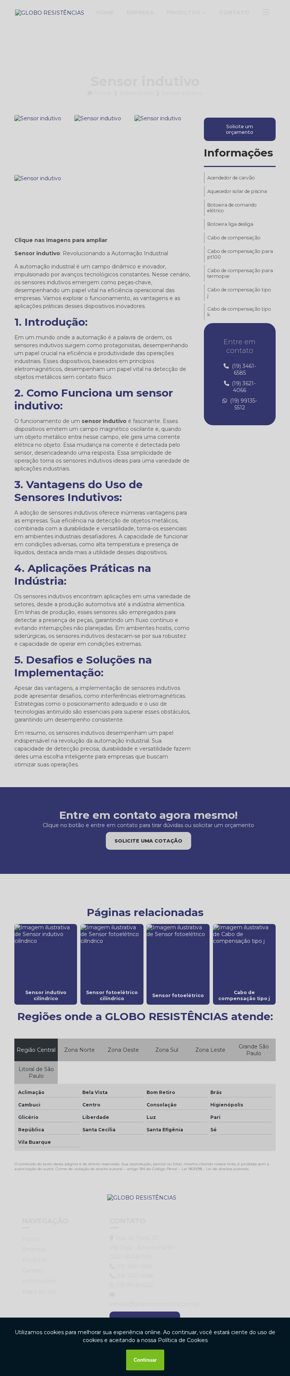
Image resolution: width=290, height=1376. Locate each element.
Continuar (145, 1360)
